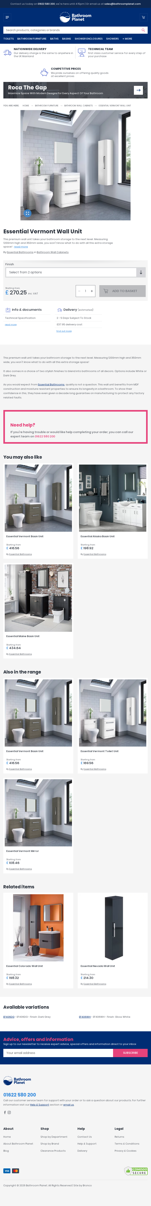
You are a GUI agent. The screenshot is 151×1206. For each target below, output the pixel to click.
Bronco (87, 1185)
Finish (9, 264)
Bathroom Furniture (31, 39)
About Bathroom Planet (18, 1143)
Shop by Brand (50, 1143)
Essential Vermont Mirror (22, 851)
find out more (64, 331)
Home (26, 105)
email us (68, 1104)
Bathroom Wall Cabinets (78, 105)
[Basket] (144, 17)
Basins (66, 39)
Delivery (82, 1150)
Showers (112, 39)
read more (21, 247)
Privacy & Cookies (125, 1150)
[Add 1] (91, 291)
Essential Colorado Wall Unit (24, 966)
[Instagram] (9, 1113)
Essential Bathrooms (20, 252)
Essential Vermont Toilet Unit (100, 751)
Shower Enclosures (89, 39)
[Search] (143, 30)
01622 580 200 (46, 4)
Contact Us (84, 1136)
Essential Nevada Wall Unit (98, 966)
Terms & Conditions (127, 1143)
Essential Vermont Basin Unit (24, 536)
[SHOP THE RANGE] (138, 90)
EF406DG (8, 1017)
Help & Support (39, 1104)
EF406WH (85, 1017)
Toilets (8, 39)
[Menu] (7, 17)
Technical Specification (20, 318)
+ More (127, 39)
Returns (119, 1136)
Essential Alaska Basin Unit (98, 536)
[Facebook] (4, 1113)
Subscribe (130, 1053)
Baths (54, 39)
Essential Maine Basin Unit (23, 636)
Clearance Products (53, 1150)
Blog (6, 1150)
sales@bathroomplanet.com (122, 4)
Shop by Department (54, 1136)
